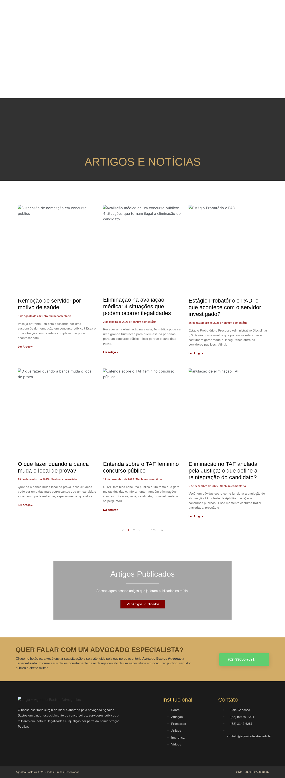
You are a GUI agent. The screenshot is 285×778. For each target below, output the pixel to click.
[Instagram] (36, 743)
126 (154, 530)
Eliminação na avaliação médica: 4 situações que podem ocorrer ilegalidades (137, 306)
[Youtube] (63, 743)
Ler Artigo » (25, 346)
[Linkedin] (50, 743)
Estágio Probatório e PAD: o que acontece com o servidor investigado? (225, 307)
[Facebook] (23, 743)
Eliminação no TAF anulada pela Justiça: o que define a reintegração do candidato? (223, 470)
